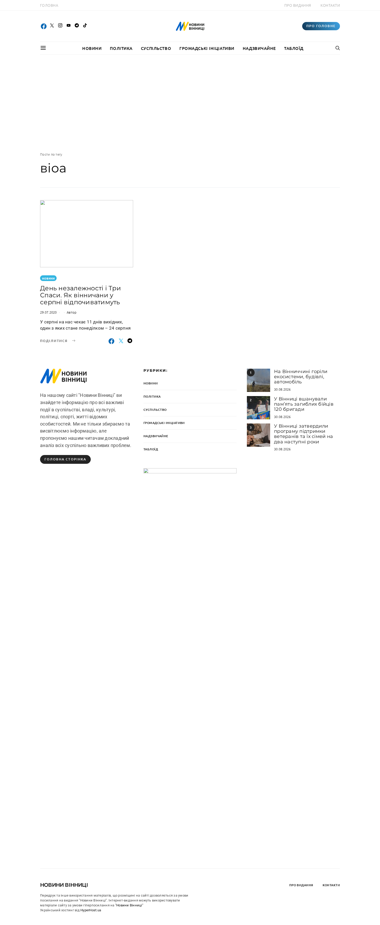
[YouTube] (68, 26)
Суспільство (156, 48)
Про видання (297, 5)
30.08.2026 (282, 389)
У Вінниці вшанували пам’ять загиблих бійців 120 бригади (303, 404)
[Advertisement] (190, 103)
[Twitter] (52, 26)
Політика (121, 48)
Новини (92, 48)
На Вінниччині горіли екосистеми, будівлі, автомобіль (300, 377)
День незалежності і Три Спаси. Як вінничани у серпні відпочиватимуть (80, 295)
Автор (72, 312)
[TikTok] (85, 26)
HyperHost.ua (90, 910)
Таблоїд (293, 48)
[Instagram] (60, 26)
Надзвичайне (259, 48)
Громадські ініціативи (206, 48)
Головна (49, 5)
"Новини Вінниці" (129, 905)
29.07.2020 (48, 312)
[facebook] (43, 26)
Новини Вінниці (64, 885)
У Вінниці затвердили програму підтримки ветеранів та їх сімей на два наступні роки (303, 434)
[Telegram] (76, 26)
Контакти (330, 5)
